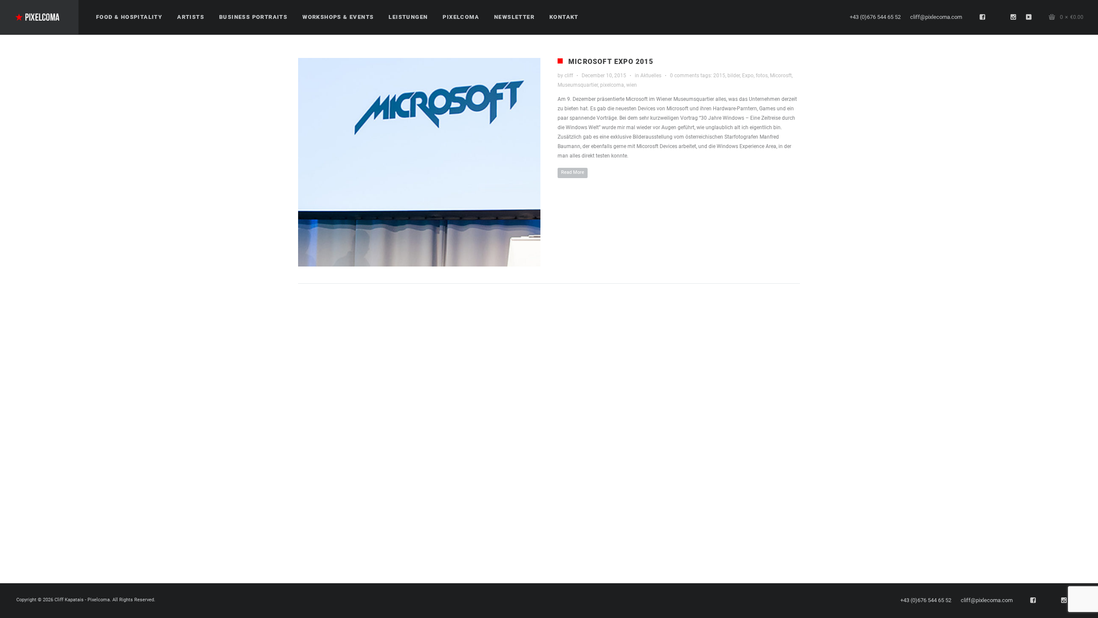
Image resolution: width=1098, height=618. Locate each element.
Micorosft (781, 76)
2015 (719, 76)
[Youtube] (1029, 17)
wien (631, 85)
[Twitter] (998, 17)
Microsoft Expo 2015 (610, 62)
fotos (762, 76)
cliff (568, 76)
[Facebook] (982, 17)
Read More (572, 172)
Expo (748, 76)
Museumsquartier (578, 85)
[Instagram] (1013, 17)
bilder (733, 76)
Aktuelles (650, 76)
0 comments (684, 76)
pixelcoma (612, 85)
